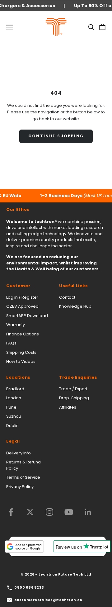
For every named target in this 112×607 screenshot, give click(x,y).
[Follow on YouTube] (68, 512)
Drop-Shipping (74, 398)
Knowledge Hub (75, 306)
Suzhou (13, 416)
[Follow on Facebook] (11, 512)
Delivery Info (18, 453)
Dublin (12, 426)
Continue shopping (56, 136)
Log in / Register (22, 297)
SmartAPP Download (27, 316)
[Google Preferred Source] (24, 546)
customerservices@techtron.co (48, 599)
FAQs (11, 343)
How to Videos (20, 361)
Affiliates (67, 407)
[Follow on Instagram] (49, 512)
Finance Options (22, 334)
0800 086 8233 (29, 587)
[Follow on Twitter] (30, 512)
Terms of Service (23, 477)
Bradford (15, 389)
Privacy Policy (20, 487)
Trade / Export (73, 389)
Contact (67, 297)
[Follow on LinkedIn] (88, 512)
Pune (11, 407)
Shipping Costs (21, 352)
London (13, 398)
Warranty (15, 325)
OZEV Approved (22, 306)
